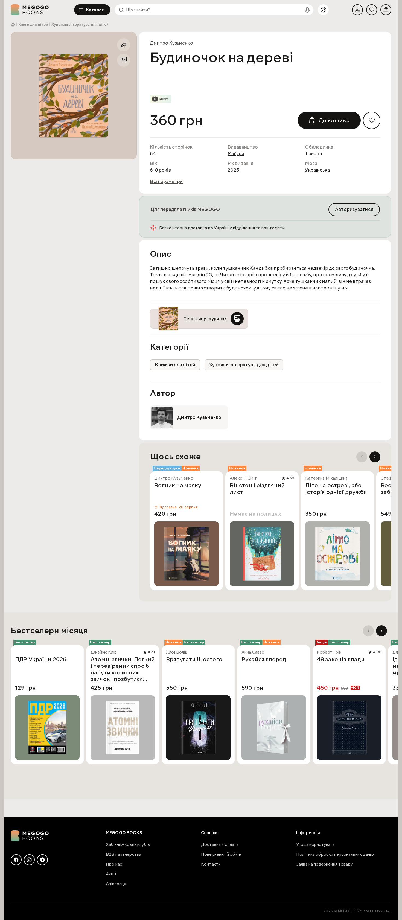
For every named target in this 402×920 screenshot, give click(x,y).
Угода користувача (315, 844)
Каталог (95, 10)
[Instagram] (29, 859)
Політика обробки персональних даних (335, 854)
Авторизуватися (354, 209)
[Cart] (385, 9)
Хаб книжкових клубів (128, 844)
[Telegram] (42, 859)
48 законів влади (341, 659)
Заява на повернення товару (324, 864)
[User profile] (357, 9)
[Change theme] (323, 9)
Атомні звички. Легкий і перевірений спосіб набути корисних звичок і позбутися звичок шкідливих (123, 669)
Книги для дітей (33, 24)
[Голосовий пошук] (307, 10)
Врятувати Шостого (194, 659)
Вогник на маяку (177, 485)
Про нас (114, 864)
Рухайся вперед (263, 659)
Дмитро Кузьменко (171, 43)
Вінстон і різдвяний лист (257, 489)
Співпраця (116, 884)
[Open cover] (73, 95)
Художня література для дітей (80, 24)
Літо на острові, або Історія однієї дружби (336, 489)
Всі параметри (166, 181)
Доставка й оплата (220, 844)
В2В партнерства (123, 854)
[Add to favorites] (371, 120)
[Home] (42, 9)
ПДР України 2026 (40, 659)
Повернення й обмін (221, 854)
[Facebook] (16, 859)
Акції (111, 874)
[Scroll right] (374, 456)
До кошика (334, 120)
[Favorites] (371, 9)
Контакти (211, 864)
